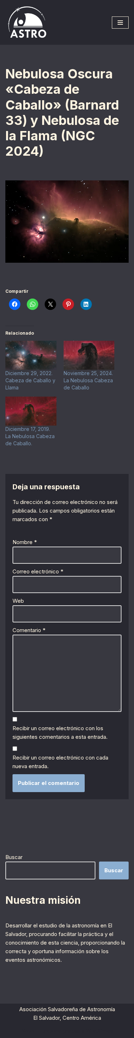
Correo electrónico (38, 571)
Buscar (14, 857)
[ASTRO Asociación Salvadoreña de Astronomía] (26, 22)
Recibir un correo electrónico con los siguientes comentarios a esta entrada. (60, 732)
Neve (27, 1030)
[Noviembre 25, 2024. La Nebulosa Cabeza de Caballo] (89, 355)
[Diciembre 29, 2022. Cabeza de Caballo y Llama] (30, 355)
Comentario (29, 630)
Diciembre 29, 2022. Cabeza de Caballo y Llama (30, 380)
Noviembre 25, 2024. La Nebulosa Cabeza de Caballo (88, 380)
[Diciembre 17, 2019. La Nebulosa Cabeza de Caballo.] (30, 411)
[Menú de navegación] (120, 22)
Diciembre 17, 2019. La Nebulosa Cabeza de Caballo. (30, 436)
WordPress (99, 1030)
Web (18, 600)
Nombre (25, 542)
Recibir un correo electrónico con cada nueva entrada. (60, 762)
